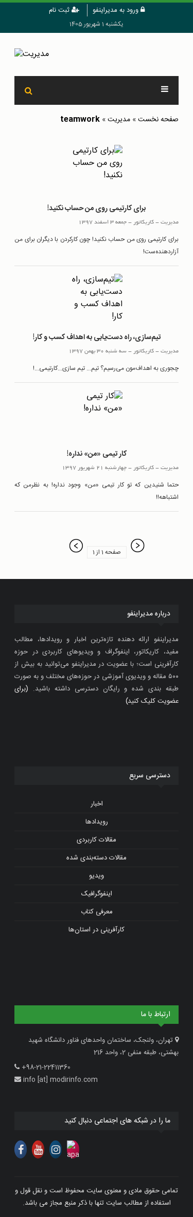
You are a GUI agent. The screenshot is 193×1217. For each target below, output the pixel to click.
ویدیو (96, 876)
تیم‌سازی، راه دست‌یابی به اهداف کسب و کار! (97, 337)
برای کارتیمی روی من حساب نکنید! (96, 208)
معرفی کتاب (97, 912)
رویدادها (96, 822)
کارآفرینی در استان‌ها (96, 929)
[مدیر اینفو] (96, 54)
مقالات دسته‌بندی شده (96, 858)
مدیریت (119, 120)
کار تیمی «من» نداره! (97, 454)
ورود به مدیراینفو (117, 10)
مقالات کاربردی (96, 840)
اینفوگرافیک (96, 894)
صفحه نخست (158, 120)
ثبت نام (60, 10)
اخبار (97, 804)
